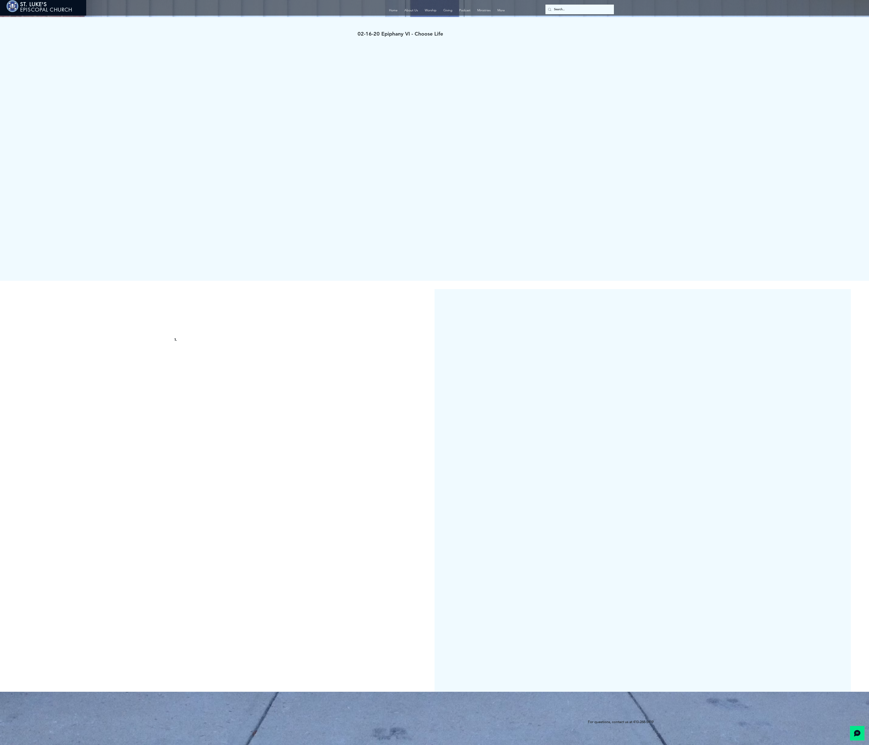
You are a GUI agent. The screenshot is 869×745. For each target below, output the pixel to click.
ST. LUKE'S (34, 4)
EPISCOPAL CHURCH (46, 9)
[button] (484, 10)
